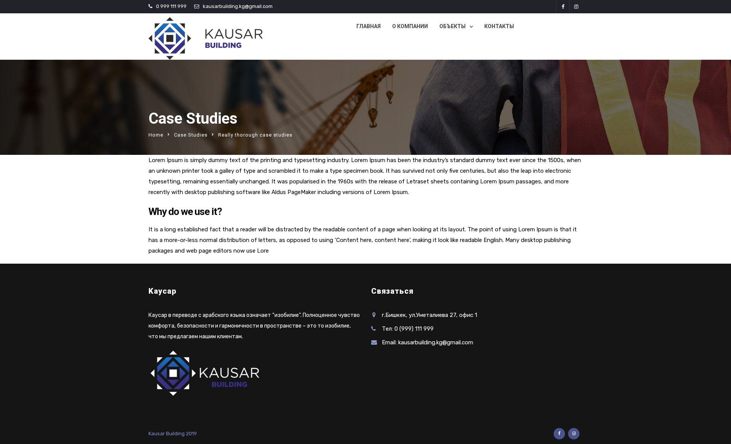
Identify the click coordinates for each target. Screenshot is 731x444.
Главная (368, 26)
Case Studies (190, 135)
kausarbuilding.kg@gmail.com (238, 6)
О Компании (410, 26)
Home (155, 135)
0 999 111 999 (171, 6)
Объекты (452, 26)
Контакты (499, 26)
